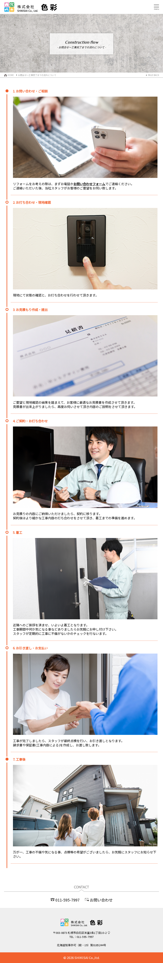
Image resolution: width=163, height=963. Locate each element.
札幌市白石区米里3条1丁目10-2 (87, 933)
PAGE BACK (153, 75)
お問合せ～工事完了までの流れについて (37, 75)
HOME (11, 75)
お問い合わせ (101, 900)
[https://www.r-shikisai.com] (81, 929)
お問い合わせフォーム (89, 184)
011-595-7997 (67, 900)
